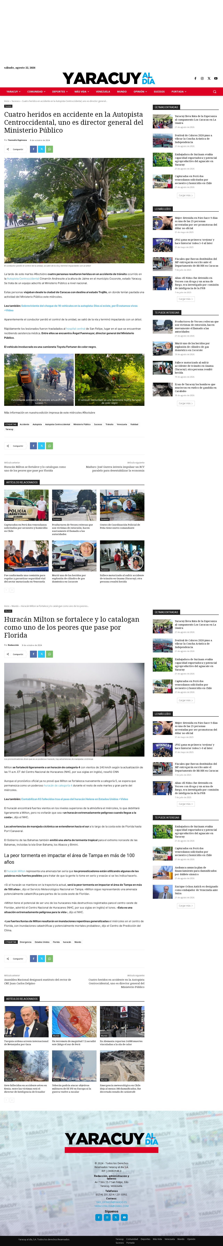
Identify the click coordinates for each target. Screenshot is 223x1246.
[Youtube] (216, 79)
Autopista (37, 424)
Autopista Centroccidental (23, 278)
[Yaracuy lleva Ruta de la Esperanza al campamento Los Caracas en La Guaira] (163, 121)
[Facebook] (195, 79)
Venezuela (122, 424)
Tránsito (109, 424)
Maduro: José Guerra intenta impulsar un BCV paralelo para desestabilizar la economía (115, 468)
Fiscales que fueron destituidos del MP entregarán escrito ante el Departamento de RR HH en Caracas (196, 262)
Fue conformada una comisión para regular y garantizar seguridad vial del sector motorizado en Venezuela (24, 578)
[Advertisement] (104, 24)
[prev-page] (6, 590)
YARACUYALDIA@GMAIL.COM (111, 1206)
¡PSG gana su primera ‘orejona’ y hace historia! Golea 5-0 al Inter (194, 241)
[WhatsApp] (49, 149)
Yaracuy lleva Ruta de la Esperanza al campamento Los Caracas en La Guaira (196, 119)
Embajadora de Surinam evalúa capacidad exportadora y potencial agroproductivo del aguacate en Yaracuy (196, 159)
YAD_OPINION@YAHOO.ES (111, 1202)
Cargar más (184, 195)
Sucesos (16, 101)
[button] (214, 91)
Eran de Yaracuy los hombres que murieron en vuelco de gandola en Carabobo (195, 388)
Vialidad (134, 424)
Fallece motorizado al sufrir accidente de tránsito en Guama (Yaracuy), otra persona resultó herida (122, 578)
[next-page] (12, 590)
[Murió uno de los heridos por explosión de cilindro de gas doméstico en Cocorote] (74, 556)
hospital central (75, 328)
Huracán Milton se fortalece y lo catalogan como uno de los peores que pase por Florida (35, 468)
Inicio (6, 101)
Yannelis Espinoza (17, 140)
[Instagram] (202, 79)
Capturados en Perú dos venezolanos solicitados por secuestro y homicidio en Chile (26, 528)
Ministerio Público (82, 424)
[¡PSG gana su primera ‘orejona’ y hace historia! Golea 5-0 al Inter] (163, 245)
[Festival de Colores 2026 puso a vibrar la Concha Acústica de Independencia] (163, 141)
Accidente (24, 424)
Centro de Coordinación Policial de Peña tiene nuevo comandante (120, 526)
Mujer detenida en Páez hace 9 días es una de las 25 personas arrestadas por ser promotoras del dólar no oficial (196, 223)
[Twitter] (209, 79)
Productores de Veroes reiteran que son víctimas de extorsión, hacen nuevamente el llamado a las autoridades (72, 529)
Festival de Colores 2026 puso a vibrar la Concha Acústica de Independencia (193, 139)
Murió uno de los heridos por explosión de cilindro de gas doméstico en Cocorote (69, 578)
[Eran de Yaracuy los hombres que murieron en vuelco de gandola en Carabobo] (163, 390)
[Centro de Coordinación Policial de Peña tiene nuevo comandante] (122, 505)
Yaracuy (9, 429)
